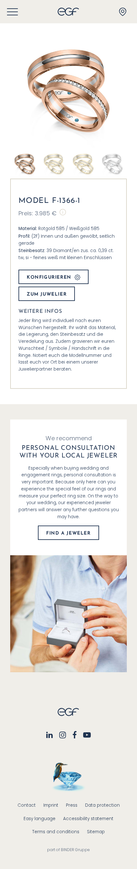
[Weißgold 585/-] (112, 164)
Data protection (102, 805)
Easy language (39, 819)
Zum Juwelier (47, 294)
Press (71, 805)
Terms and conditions (55, 832)
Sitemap (96, 832)
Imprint (50, 805)
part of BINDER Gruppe (68, 849)
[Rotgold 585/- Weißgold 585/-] (25, 164)
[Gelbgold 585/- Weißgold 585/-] (54, 164)
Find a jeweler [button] (68, 533)
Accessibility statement (88, 819)
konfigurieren (49, 277)
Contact (27, 805)
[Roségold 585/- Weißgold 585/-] (83, 164)
